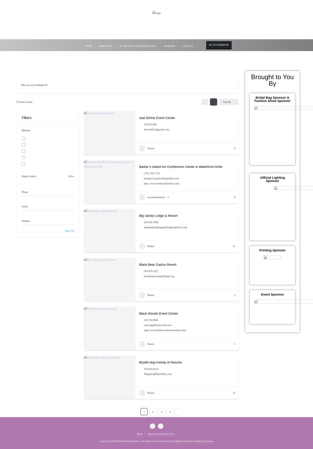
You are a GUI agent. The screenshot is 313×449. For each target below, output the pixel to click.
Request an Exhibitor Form (161, 434)
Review (26, 130)
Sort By (227, 102)
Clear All (69, 230)
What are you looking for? (34, 85)
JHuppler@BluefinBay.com (158, 374)
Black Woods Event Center (158, 313)
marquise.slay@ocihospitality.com (161, 178)
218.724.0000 (151, 320)
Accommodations (156, 197)
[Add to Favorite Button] (234, 117)
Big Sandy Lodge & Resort (158, 216)
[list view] (213, 102)
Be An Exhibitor (219, 44)
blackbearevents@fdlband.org (159, 276)
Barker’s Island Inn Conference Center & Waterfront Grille (180, 167)
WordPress (177, 441)
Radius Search (29, 176)
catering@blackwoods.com (157, 325)
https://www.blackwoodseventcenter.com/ (165, 330)
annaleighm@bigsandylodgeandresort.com (165, 227)
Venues (150, 148)
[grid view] (204, 102)
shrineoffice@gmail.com (156, 129)
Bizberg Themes (206, 441)
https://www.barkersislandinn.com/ (161, 183)
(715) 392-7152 (152, 173)
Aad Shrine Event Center (157, 118)
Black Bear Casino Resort (157, 264)
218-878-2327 (151, 271)
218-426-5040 (151, 222)
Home (140, 434)
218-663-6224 (151, 369)
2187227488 (150, 124)
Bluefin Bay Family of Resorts (160, 362)
